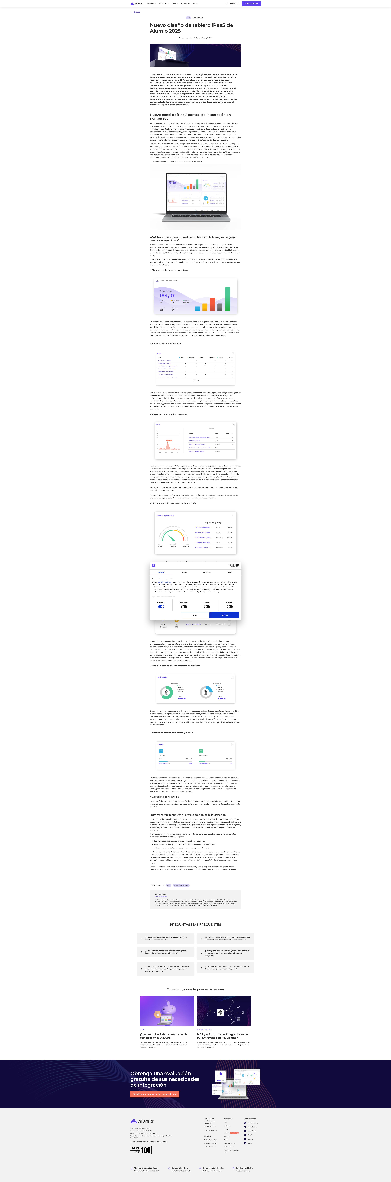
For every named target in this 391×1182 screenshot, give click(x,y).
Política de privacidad (210, 1140)
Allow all (225, 615)
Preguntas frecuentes (230, 1143)
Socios (226, 1140)
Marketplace (227, 1126)
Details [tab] (184, 572)
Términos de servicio (210, 1143)
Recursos (227, 1136)
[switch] (184, 606)
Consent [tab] (161, 572)
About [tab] (230, 572)
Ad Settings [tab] (207, 572)
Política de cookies (209, 1147)
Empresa (226, 1129)
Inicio (225, 1122)
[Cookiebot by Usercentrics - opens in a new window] (230, 565)
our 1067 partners (164, 582)
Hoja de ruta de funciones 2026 (231, 1151)
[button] (152, 3)
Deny (195, 615)
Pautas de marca (229, 1147)
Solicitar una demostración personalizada (154, 1094)
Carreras (231, 1133)
